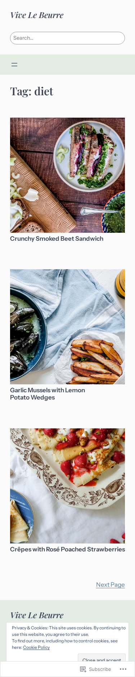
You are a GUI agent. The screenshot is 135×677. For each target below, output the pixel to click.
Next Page (110, 584)
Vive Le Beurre (36, 14)
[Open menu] (14, 64)
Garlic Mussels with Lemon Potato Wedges (47, 394)
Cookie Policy (36, 647)
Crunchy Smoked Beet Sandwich (56, 238)
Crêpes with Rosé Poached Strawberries (67, 549)
